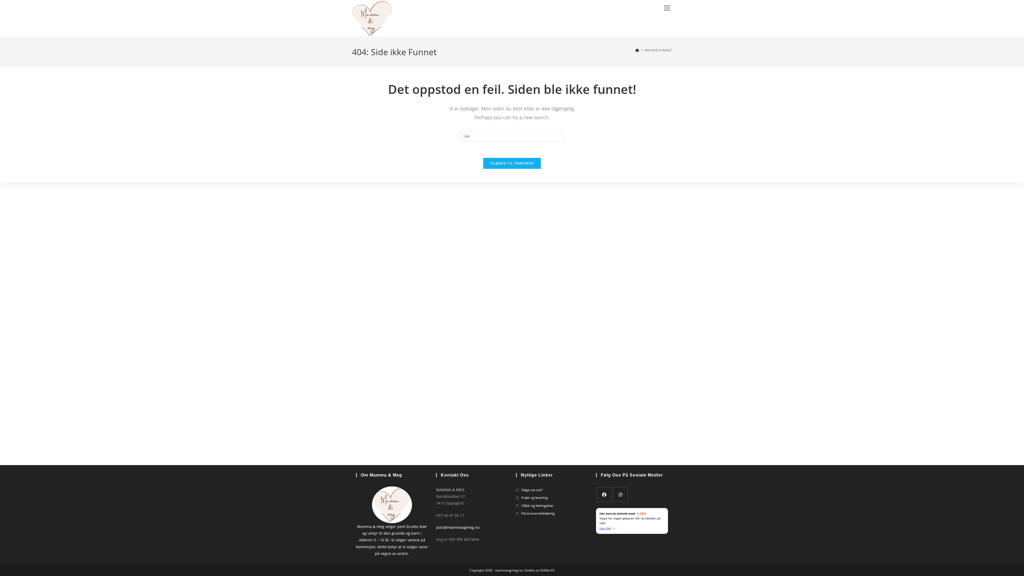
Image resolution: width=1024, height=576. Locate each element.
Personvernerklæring (538, 513)
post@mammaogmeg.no (457, 527)
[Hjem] (637, 50)
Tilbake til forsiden (512, 163)
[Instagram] (620, 494)
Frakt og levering (534, 497)
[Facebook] (604, 494)
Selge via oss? (532, 489)
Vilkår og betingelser (537, 505)
